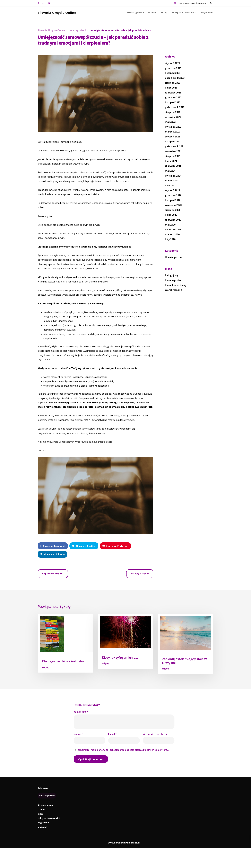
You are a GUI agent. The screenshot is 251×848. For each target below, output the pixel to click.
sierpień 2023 (172, 82)
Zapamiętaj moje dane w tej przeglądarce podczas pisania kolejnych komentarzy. (123, 750)
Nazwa (78, 734)
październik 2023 (174, 78)
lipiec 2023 (171, 87)
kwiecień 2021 (173, 175)
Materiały (43, 827)
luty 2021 (170, 185)
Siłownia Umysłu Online (57, 12)
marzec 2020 (172, 234)
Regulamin (207, 12)
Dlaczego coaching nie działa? (63, 661)
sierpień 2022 (172, 112)
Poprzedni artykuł (52, 573)
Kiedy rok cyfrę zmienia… (120, 657)
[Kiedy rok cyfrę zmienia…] (125, 631)
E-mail (112, 734)
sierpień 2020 (172, 210)
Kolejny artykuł (140, 573)
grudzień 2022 (173, 97)
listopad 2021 (172, 141)
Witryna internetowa (155, 734)
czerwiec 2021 (173, 165)
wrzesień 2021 (173, 151)
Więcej (45, 667)
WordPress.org (173, 290)
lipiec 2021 (171, 161)
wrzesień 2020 (173, 205)
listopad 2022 (172, 102)
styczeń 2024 (172, 63)
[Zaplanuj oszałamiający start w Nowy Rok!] (185, 632)
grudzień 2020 (173, 195)
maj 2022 (170, 121)
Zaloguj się (171, 275)
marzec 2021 (172, 180)
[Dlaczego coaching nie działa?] (52, 633)
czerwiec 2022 (173, 117)
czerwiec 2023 (173, 92)
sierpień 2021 (172, 156)
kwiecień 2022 (173, 126)
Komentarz (81, 712)
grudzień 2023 (173, 68)
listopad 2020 (172, 200)
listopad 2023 (172, 73)
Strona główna (135, 12)
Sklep (164, 12)
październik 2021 (174, 146)
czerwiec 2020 (173, 219)
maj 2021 (170, 170)
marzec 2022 (172, 131)
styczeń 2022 (172, 136)
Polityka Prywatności (184, 12)
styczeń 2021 (172, 190)
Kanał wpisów (173, 280)
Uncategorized (173, 257)
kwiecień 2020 (173, 229)
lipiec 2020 (171, 214)
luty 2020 (170, 239)
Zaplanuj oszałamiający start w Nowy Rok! (184, 661)
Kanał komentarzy (176, 285)
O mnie (152, 12)
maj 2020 (170, 224)
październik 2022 (174, 107)
